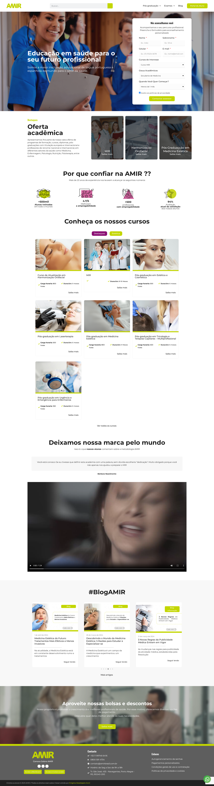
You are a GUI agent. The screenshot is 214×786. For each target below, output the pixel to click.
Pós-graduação (150, 6)
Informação (120, 610)
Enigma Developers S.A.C (79, 783)
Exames (168, 6)
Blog (180, 6)
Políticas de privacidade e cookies (168, 771)
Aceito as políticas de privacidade (155, 93)
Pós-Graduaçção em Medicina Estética (175, 149)
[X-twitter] (43, 766)
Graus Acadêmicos (148, 71)
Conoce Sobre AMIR (43, 761)
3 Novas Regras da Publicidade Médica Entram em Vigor (103, 641)
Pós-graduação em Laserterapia (55, 336)
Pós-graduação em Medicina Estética (102, 337)
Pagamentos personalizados (166, 763)
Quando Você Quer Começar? (154, 82)
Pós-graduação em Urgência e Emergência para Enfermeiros (55, 398)
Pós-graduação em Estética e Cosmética (151, 276)
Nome (142, 38)
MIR (107, 151)
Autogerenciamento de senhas (167, 759)
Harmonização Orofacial (141, 149)
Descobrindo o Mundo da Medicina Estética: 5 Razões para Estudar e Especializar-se (54, 641)
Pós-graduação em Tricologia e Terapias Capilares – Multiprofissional (155, 337)
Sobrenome (169, 38)
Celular (143, 49)
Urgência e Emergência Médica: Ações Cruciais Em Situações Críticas (158, 641)
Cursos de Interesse (149, 60)
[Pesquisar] (110, 5)
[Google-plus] (47, 766)
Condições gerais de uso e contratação (170, 767)
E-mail (166, 49)
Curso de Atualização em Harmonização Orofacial (52, 276)
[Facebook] (39, 766)
